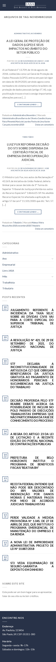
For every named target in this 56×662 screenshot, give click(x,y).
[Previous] (7, 27)
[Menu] (4, 5)
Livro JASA (8, 270)
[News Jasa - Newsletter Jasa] (29, 5)
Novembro (36, 33)
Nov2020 (13, 225)
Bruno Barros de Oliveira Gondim (30, 118)
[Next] (48, 27)
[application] (55, 661)
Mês (4, 276)
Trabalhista (8, 282)
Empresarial (8, 264)
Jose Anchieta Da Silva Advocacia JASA (30, 62)
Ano (4, 258)
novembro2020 (17, 124)
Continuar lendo (28, 104)
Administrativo (22, 33)
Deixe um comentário (44, 124)
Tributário (28, 137)
